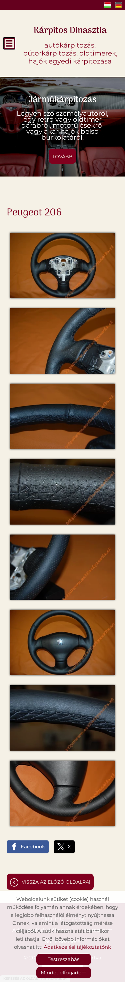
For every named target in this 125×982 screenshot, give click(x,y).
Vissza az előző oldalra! (56, 882)
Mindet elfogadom (64, 972)
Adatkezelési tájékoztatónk (77, 947)
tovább (62, 157)
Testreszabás (63, 959)
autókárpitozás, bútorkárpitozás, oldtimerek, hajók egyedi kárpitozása (70, 44)
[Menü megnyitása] (9, 43)
